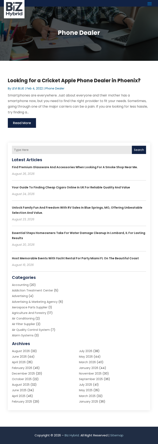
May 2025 (86, 390)
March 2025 (87, 396)
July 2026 (85, 351)
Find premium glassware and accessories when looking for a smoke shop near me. (75, 167)
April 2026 (19, 362)
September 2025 (91, 379)
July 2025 (85, 385)
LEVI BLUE (18, 88)
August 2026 (21, 351)
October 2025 (22, 379)
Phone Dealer (54, 88)
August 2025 (21, 385)
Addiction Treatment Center (32, 290)
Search (139, 150)
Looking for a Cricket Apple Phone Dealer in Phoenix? (74, 80)
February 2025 (22, 401)
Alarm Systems (23, 335)
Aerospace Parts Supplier (30, 307)
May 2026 (86, 357)
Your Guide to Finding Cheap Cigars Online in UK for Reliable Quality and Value (71, 187)
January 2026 (88, 368)
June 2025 (19, 390)
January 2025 (88, 401)
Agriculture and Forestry (29, 313)
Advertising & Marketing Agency (35, 302)
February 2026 (22, 368)
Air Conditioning (23, 318)
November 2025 (90, 373)
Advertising (20, 296)
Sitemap (116, 435)
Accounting (20, 285)
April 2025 (19, 396)
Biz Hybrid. (72, 435)
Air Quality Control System (31, 330)
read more (22, 123)
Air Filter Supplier (23, 324)
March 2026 (87, 362)
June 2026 (19, 357)
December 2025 (23, 373)
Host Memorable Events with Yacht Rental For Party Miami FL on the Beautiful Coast (75, 258)
